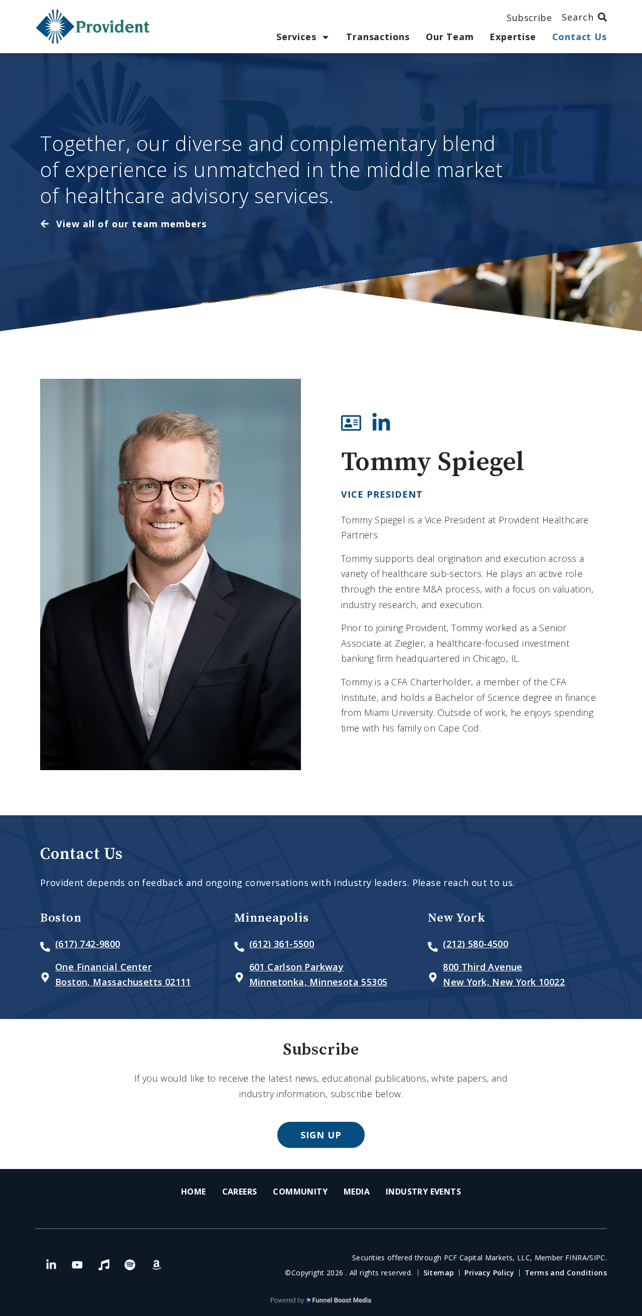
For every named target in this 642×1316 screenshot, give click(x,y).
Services (296, 37)
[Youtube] (77, 1265)
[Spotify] (130, 1265)
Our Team (449, 37)
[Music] (104, 1265)
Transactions (378, 37)
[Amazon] (156, 1265)
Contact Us (579, 37)
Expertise (513, 37)
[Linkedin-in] (51, 1265)
